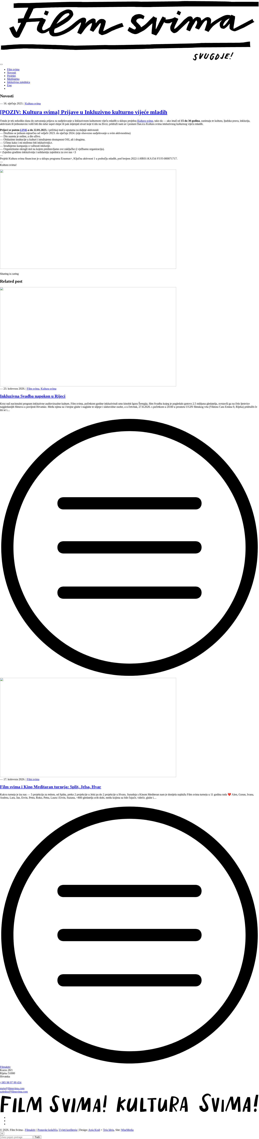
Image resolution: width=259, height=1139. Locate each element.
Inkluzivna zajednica (18, 82)
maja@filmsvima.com (12, 1088)
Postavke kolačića (47, 1129)
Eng (9, 85)
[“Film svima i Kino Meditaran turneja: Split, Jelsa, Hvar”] (129, 1063)
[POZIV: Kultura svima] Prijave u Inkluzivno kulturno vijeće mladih (83, 112)
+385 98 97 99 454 (10, 1082)
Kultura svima (33, 103)
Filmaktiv (5, 1066)
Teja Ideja (108, 1129)
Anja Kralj (94, 1129)
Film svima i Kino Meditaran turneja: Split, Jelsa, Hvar (50, 787)
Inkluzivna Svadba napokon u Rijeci (32, 396)
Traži (37, 1137)
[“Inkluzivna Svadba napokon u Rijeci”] (129, 676)
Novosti (11, 72)
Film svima (13, 69)
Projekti (11, 75)
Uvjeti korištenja (68, 1129)
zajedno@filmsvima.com (14, 1091)
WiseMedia (127, 1129)
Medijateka (13, 78)
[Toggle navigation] (1, 64)
